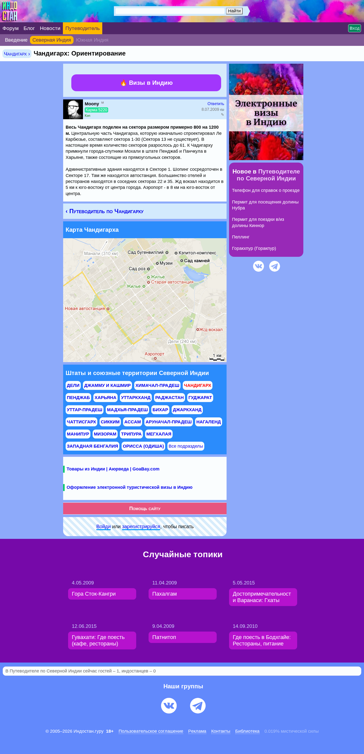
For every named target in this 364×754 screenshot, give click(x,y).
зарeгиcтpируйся (141, 526)
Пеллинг (241, 236)
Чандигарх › (17, 54)
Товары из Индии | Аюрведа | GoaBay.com (113, 468)
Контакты (220, 731)
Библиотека (247, 731)
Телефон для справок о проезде (266, 190)
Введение (16, 40)
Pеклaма (197, 731)
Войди (103, 526)
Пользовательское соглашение (151, 731)
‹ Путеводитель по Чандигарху (105, 211)
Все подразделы (186, 446)
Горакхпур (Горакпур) (254, 248)
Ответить (216, 104)
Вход (355, 28)
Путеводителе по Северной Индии (268, 175)
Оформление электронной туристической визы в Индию (129, 487)
